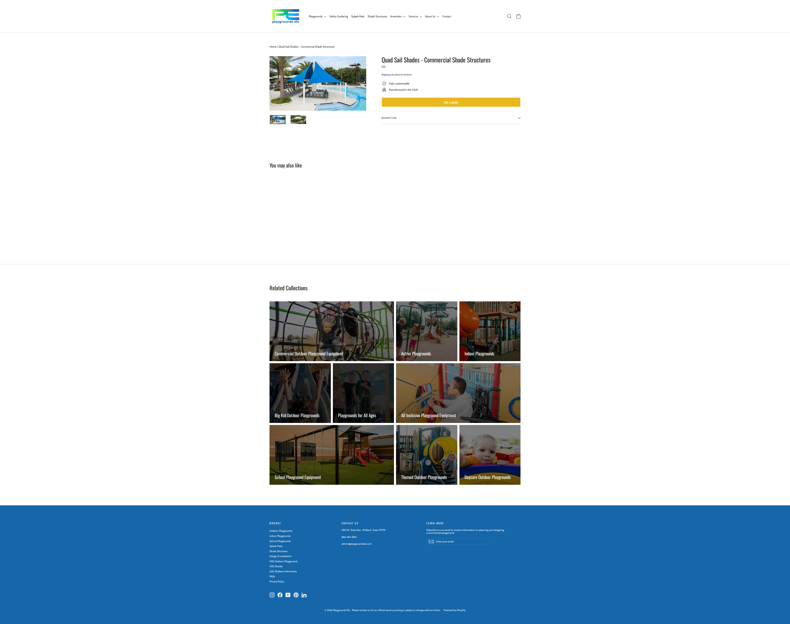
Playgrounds (316, 16)
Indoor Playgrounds (280, 535)
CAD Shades (276, 566)
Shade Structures (377, 16)
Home (273, 46)
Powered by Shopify (455, 610)
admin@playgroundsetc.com (357, 543)
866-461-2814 (349, 537)
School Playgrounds (280, 541)
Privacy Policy (277, 581)
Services (414, 16)
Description (389, 117)
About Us (430, 16)
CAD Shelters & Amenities (283, 571)
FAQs (272, 576)
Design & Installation (281, 556)
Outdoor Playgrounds (281, 530)
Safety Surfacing (338, 16)
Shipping (386, 74)
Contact (446, 16)
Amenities (396, 16)
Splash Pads (357, 16)
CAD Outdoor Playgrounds (284, 561)
